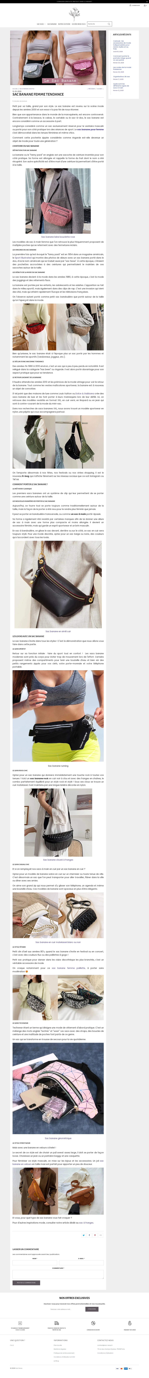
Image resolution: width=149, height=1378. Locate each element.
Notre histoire (64, 24)
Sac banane (52, 24)
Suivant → (100, 89)
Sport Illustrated (23, 257)
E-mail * (81, 1258)
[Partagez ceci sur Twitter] (83, 1235)
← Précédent (91, 89)
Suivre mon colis (79, 24)
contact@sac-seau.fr (105, 1345)
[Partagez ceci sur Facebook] (89, 1235)
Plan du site (58, 1345)
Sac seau (40, 24)
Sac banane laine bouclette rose (58, 236)
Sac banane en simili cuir (58, 631)
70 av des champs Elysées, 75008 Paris (111, 1349)
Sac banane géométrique (58, 1138)
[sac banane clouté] (58, 823)
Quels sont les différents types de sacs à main (121, 86)
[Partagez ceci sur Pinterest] (95, 1235)
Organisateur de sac (121, 77)
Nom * (35, 1258)
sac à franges (86, 1222)
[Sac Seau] (74, 15)
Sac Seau (18, 1368)
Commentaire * (58, 1268)
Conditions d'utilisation (105, 1353)
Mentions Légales (60, 1349)
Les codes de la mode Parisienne (122, 68)
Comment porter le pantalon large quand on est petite (122, 58)
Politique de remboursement (64, 1353)
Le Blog (56, 1361)
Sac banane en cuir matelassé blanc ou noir (58, 942)
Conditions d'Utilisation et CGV (64, 1357)
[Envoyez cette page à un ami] (100, 1235)
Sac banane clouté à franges (58, 859)
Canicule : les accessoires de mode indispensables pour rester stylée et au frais (122, 45)
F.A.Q (12, 1345)
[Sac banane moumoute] (58, 327)
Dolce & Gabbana (84, 393)
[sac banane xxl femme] (58, 467)
